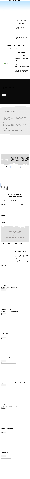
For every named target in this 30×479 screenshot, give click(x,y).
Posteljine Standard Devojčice (14, 311)
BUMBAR (2, 474)
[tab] (11, 42)
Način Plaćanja (18, 464)
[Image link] (3, 204)
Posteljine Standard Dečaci (13, 287)
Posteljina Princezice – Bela (5, 404)
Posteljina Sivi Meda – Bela (5, 285)
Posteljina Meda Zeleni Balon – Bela (7, 428)
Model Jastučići (26, 16)
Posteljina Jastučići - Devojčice (20, 17)
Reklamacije (2, 469)
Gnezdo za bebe (18, 470)
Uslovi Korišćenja (18, 460)
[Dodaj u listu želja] (5, 284)
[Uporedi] (1, 284)
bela (18, 39)
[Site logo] (4, 5)
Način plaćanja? (3, 220)
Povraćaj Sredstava (3, 473)
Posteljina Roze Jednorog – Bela (6, 357)
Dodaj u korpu (21, 33)
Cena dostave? (3, 222)
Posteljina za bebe (20, 16)
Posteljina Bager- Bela (4, 452)
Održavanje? (3, 215)
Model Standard (8, 287)
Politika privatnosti (18, 461)
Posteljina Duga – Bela (5, 380)
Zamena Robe (2, 470)
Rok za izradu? (3, 217)
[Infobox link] (5, 159)
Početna (17, 16)
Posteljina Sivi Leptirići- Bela (6, 309)
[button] (15, 212)
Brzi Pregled (3, 284)
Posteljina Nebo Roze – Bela (6, 333)
